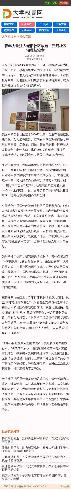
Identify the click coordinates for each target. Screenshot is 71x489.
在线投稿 (64, 3)
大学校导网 (9, 36)
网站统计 (64, 486)
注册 (47, 3)
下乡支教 (61, 24)
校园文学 (44, 30)
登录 (54, 3)
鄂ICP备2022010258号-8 (35, 486)
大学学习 (61, 30)
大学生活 (26, 30)
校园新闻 (9, 30)
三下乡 (44, 24)
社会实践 (26, 24)
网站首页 (9, 24)
